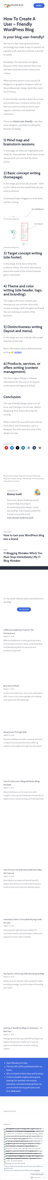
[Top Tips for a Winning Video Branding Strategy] (24, 958)
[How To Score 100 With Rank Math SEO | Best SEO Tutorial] (24, 837)
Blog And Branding (10, 476)
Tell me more (24, 609)
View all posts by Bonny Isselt (20, 518)
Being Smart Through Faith (15, 732)
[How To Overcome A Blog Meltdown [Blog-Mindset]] (24, 766)
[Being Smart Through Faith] (24, 718)
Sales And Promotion (11, 481)
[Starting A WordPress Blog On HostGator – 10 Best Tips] (24, 1010)
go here (18, 352)
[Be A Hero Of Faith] (24, 671)
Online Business (38, 478)
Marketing (27, 478)
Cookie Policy (37, 1170)
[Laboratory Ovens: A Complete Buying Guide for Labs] (24, 906)
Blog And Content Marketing (29, 476)
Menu (39, 6)
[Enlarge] (42, 1103)
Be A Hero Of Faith (11, 686)
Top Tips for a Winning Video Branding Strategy (23, 974)
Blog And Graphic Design (12, 478)
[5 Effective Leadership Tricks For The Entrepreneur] (24, 620)
